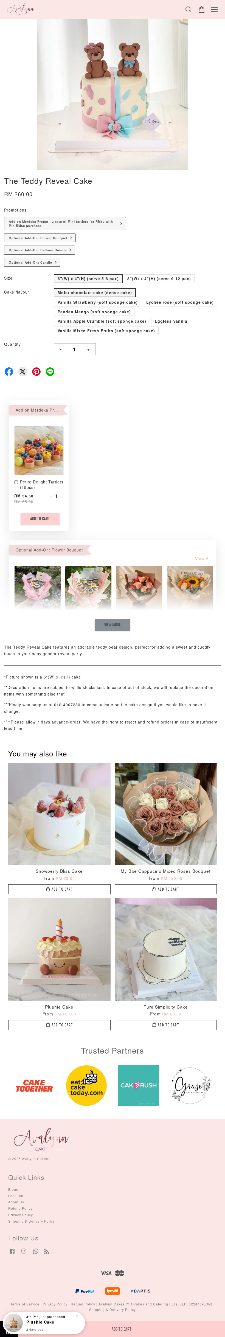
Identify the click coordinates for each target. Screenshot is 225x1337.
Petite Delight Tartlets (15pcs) (41, 484)
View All (203, 558)
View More (112, 625)
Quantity (12, 344)
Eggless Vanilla (171, 321)
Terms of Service (25, 1304)
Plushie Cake (40, 1322)
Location (15, 1195)
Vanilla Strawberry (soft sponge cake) (98, 302)
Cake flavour (16, 292)
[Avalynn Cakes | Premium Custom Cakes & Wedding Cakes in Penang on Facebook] (12, 1253)
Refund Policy (20, 1208)
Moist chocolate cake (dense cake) (95, 292)
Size (8, 278)
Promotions (15, 210)
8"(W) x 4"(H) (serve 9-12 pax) (159, 278)
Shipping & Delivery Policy (31, 1221)
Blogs (13, 1189)
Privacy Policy (20, 1214)
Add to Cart (40, 518)
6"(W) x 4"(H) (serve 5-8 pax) (88, 278)
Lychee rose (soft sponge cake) (180, 302)
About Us (16, 1202)
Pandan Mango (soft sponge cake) (94, 311)
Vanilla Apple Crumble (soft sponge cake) (102, 321)
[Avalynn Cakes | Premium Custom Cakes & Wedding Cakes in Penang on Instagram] (24, 1253)
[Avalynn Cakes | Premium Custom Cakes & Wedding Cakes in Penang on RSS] (47, 1252)
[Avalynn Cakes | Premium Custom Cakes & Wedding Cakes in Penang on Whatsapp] (36, 1253)
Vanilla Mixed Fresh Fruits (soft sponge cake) (106, 330)
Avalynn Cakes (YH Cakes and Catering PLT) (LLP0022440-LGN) (155, 1304)
